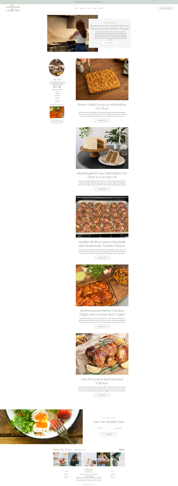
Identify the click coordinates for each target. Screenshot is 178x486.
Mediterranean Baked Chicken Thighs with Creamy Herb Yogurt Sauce (102, 314)
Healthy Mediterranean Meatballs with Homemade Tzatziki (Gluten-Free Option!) (102, 246)
